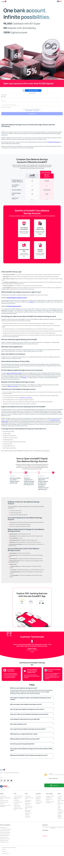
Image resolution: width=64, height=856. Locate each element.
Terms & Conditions (28, 110)
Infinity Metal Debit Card (18, 802)
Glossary (59, 807)
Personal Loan (27, 796)
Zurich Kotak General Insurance (6, 829)
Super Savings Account (4, 800)
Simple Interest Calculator (38, 798)
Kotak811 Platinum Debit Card (18, 809)
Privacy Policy (36, 110)
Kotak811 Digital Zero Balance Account (16, 297)
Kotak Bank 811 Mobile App (54, 142)
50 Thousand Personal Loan (27, 816)
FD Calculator (38, 796)
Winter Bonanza (61, 810)
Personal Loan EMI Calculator (39, 803)
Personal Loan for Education (28, 804)
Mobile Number (4, 94)
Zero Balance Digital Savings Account (5, 798)
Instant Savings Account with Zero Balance (5, 806)
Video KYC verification (13, 386)
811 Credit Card (16, 800)
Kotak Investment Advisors (5, 833)
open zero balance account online (14, 373)
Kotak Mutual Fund (3, 827)
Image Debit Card (17, 805)
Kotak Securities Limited (4, 842)
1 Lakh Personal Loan (28, 806)
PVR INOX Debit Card (17, 807)
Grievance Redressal (59, 816)
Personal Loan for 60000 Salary (28, 801)
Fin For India (60, 796)
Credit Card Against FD (18, 796)
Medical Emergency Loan (28, 808)
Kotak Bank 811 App (60, 804)
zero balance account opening (25, 397)
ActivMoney (31, 302)
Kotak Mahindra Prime (4, 840)
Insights (59, 806)
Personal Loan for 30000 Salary (28, 811)
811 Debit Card (16, 803)
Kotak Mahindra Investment (5, 838)
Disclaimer (4, 849)
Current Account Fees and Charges (50, 802)
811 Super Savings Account (13, 306)
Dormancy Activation (60, 798)
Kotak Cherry (60, 818)
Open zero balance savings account (11, 772)
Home (1, 772)
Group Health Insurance (60, 813)
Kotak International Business (5, 832)
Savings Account (3, 796)
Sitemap (59, 809)
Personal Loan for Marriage (28, 814)
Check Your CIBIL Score (61, 801)
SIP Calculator (38, 800)
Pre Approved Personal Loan (29, 798)
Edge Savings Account (4, 802)
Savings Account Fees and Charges (50, 797)
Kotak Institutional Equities (5, 830)
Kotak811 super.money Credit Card (18, 798)
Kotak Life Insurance (3, 837)
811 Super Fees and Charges (49, 799)
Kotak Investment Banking (4, 835)
